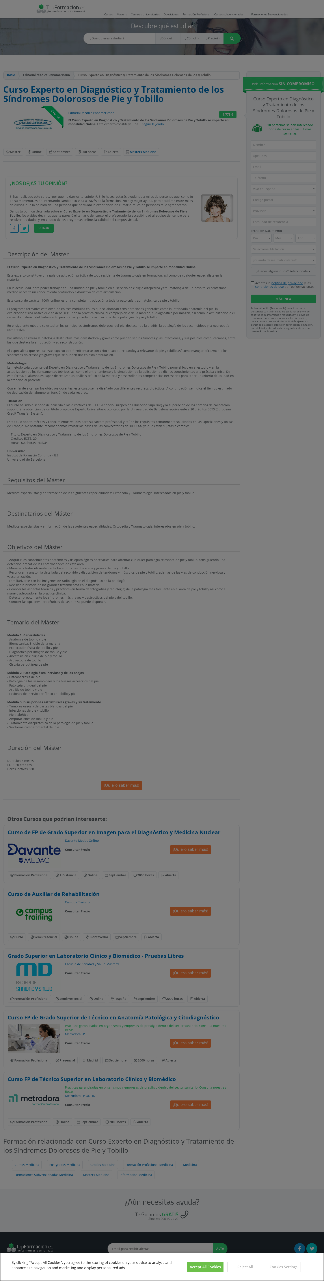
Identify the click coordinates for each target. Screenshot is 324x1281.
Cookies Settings (284, 1266)
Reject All (245, 1266)
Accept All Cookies (205, 1266)
